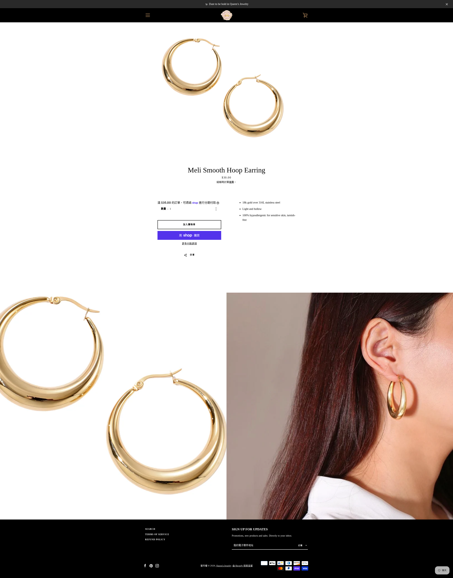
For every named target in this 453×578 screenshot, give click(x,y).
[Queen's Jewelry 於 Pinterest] (151, 565)
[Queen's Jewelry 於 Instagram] (157, 565)
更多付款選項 (189, 243)
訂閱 (300, 545)
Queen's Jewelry (223, 566)
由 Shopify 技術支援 (243, 566)
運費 (231, 182)
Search (150, 529)
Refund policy (155, 539)
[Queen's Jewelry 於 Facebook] (145, 565)
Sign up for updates (250, 529)
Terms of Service (157, 534)
